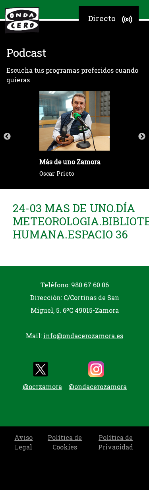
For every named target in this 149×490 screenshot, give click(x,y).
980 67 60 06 (90, 285)
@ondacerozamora (97, 386)
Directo (102, 18)
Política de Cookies (65, 442)
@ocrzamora (42, 386)
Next (142, 137)
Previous (7, 137)
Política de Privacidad (115, 442)
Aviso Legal (23, 442)
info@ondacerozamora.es (83, 335)
